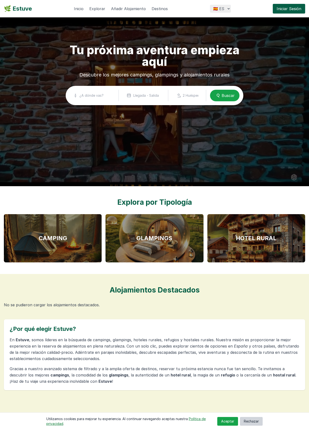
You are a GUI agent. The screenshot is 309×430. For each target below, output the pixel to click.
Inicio (79, 8)
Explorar (97, 8)
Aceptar (227, 421)
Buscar (228, 95)
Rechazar (251, 421)
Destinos (160, 8)
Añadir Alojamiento (128, 8)
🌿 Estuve (18, 8)
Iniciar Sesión (289, 8)
